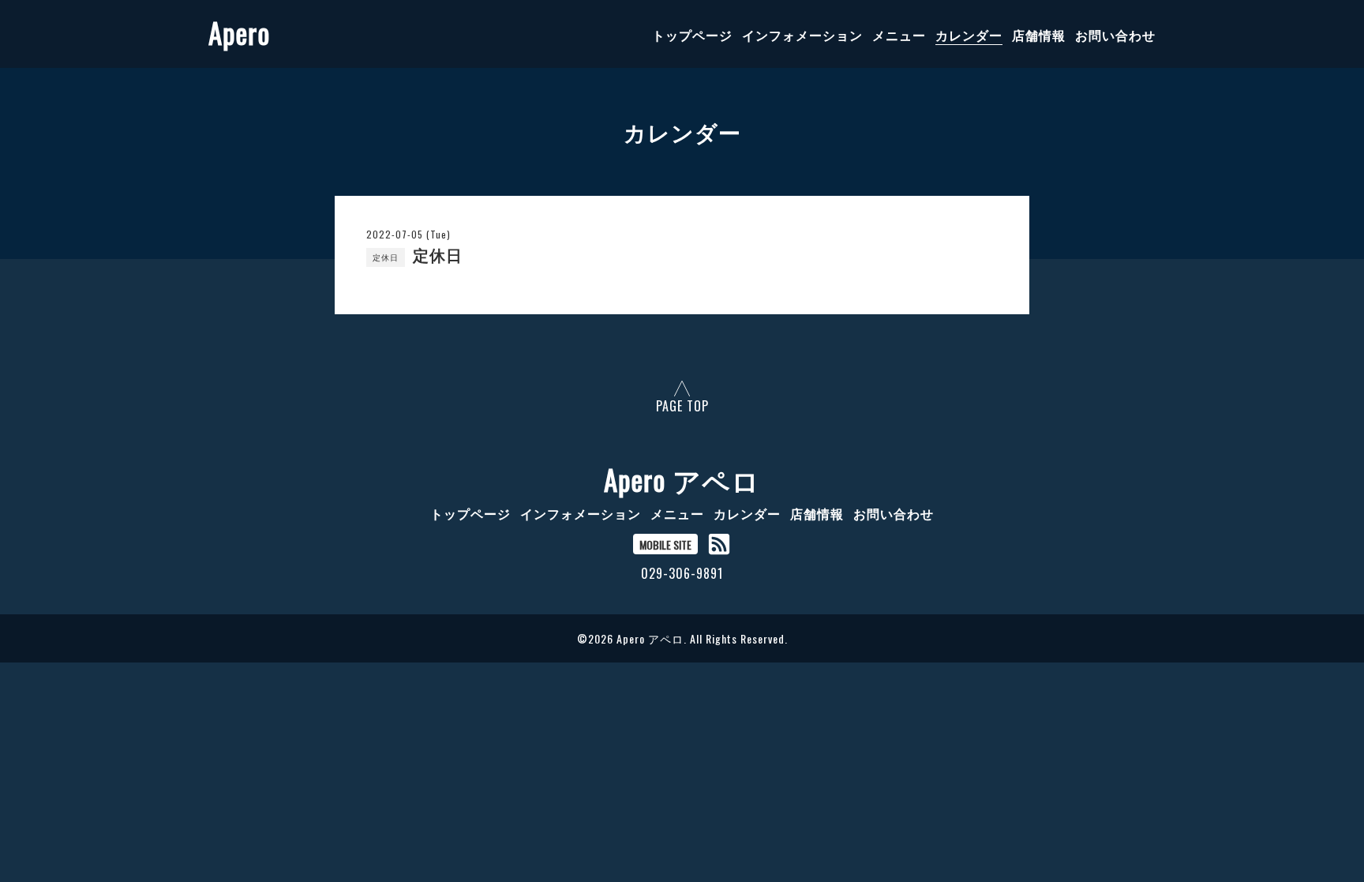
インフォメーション (802, 34)
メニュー (899, 34)
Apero (239, 32)
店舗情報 (1039, 34)
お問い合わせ (1115, 34)
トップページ (692, 34)
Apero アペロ (682, 479)
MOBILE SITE (665, 544)
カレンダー (968, 34)
